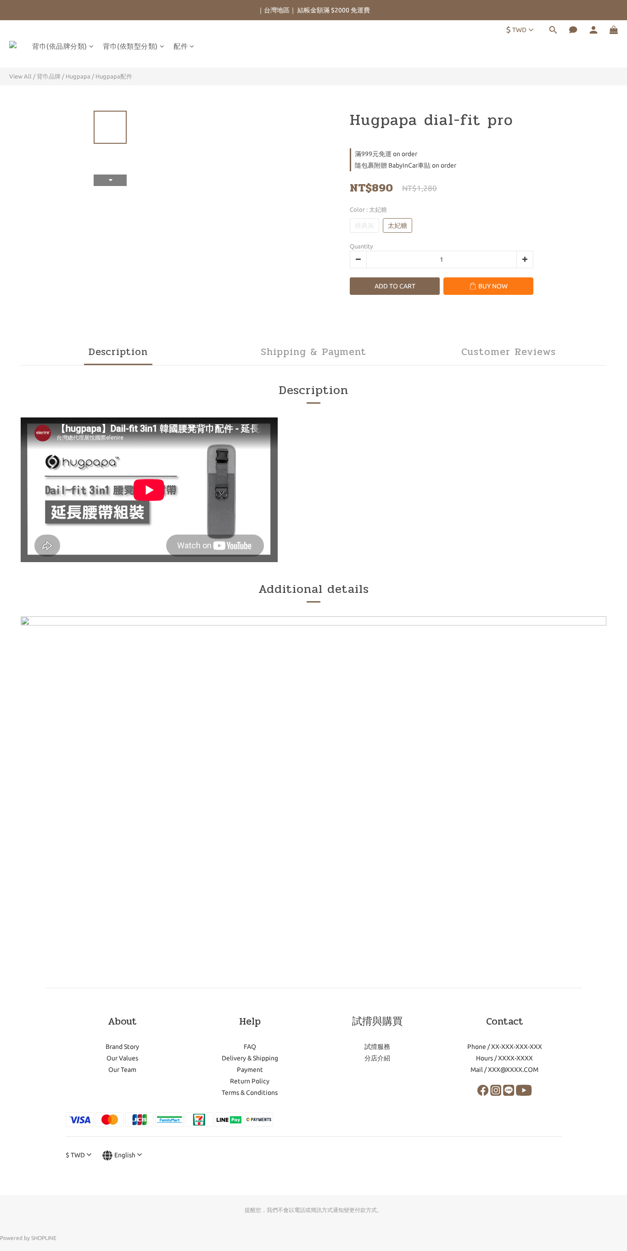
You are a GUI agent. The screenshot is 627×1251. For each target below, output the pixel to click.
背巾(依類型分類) (130, 46)
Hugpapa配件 (113, 76)
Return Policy (249, 1081)
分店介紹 (377, 1058)
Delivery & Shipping (250, 1058)
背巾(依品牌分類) (59, 46)
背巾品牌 (49, 76)
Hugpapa (78, 76)
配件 (181, 46)
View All (20, 76)
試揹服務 (377, 1046)
